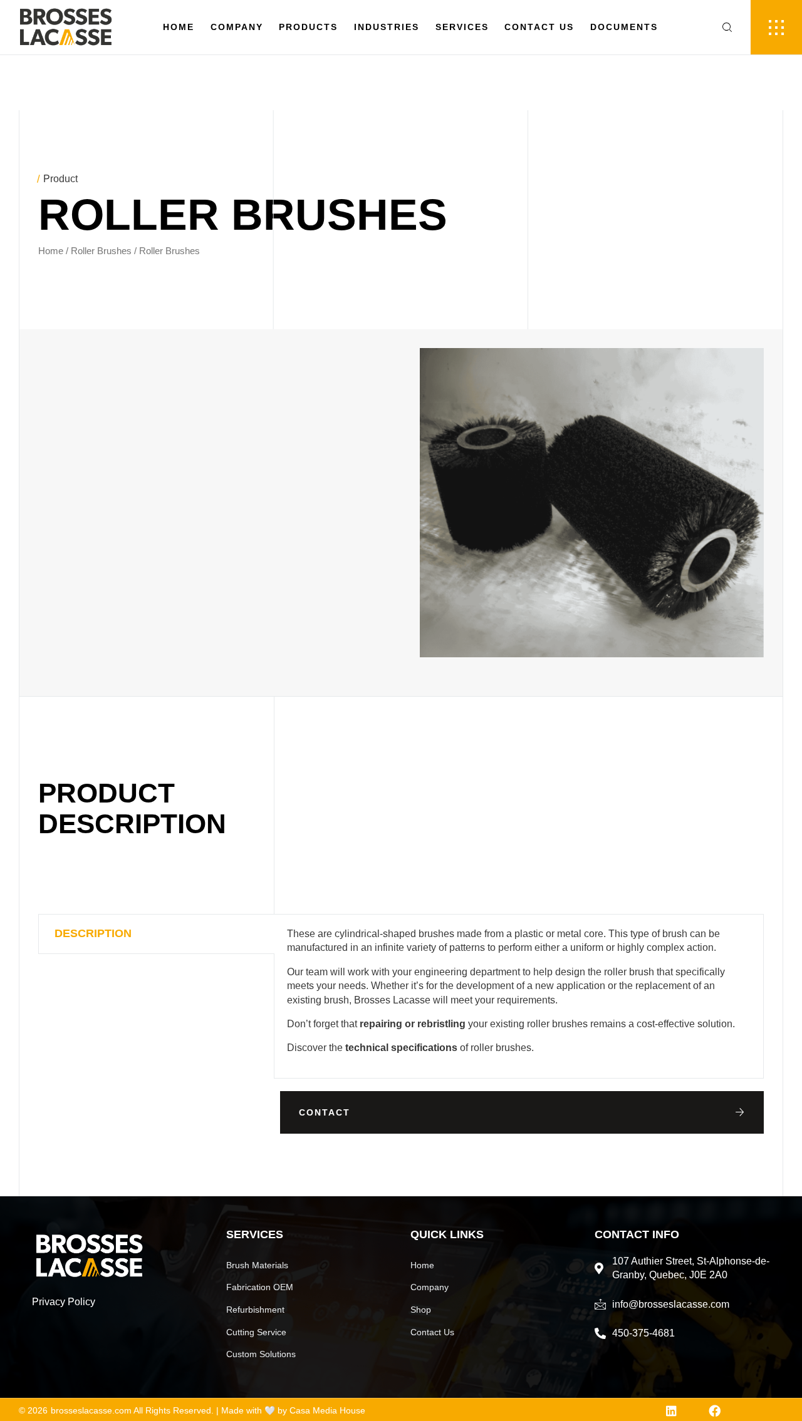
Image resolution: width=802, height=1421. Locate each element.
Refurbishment (255, 1310)
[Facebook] (715, 1411)
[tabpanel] (518, 996)
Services (462, 27)
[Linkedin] (671, 1411)
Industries (386, 27)
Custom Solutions (261, 1354)
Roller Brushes (101, 251)
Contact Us (539, 27)
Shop (420, 1310)
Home (178, 27)
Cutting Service (256, 1332)
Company (237, 27)
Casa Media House (327, 1410)
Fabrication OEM (259, 1287)
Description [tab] (93, 933)
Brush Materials (257, 1265)
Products (308, 27)
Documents (624, 27)
